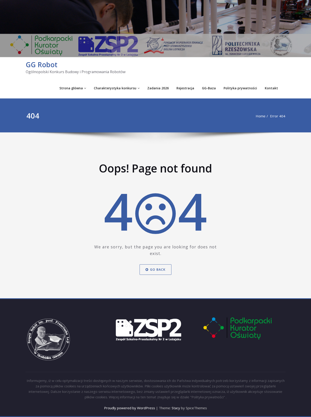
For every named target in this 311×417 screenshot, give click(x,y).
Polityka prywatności (240, 88)
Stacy (176, 408)
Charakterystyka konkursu (115, 88)
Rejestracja (185, 88)
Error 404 (277, 116)
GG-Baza (209, 88)
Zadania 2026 (158, 88)
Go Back (158, 269)
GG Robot (41, 64)
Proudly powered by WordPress (129, 408)
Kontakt (271, 88)
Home (260, 116)
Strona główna (71, 88)
